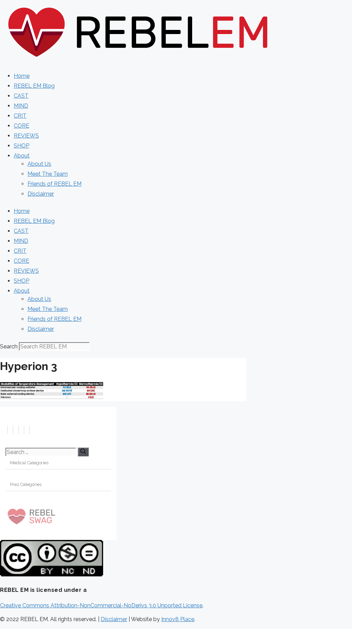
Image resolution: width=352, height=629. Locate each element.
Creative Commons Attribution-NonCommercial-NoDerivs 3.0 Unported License (101, 605)
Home (22, 76)
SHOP (21, 145)
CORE (21, 125)
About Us (39, 164)
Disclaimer (41, 194)
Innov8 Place (177, 619)
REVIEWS (26, 135)
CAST (21, 96)
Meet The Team (48, 174)
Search (9, 346)
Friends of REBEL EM (54, 184)
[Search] (83, 451)
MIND (21, 105)
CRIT (20, 115)
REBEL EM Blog (34, 86)
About (22, 155)
